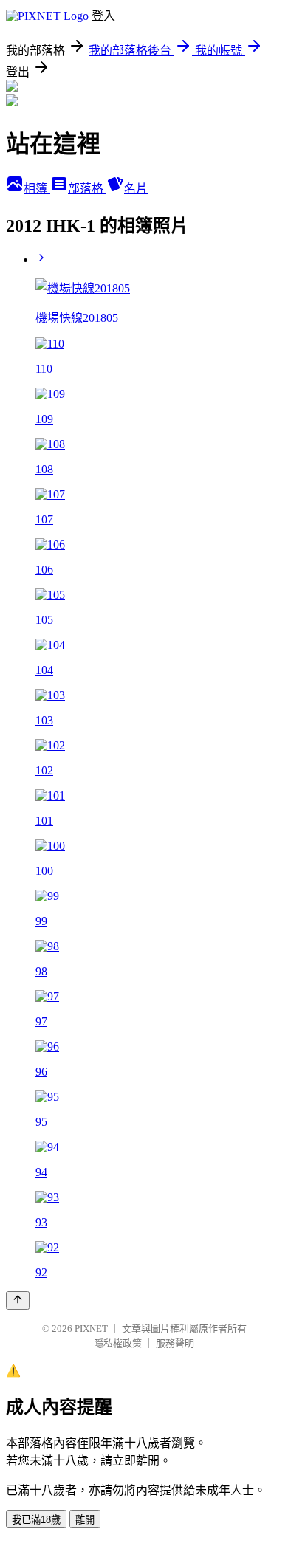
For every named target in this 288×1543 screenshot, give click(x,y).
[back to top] (18, 1300)
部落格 (87, 188)
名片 (136, 188)
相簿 (37, 188)
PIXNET (91, 1328)
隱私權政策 (118, 1343)
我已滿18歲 (36, 1519)
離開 (85, 1519)
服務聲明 (175, 1343)
